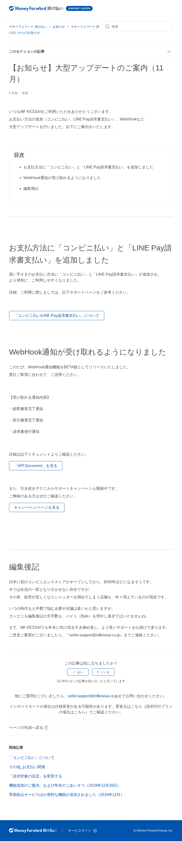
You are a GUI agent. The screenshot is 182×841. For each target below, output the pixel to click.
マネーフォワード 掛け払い (28, 26)
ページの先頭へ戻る (26, 727)
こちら (136, 706)
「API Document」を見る (35, 466)
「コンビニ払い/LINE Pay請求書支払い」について (56, 316)
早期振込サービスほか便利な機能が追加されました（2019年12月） (66, 795)
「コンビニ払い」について (32, 758)
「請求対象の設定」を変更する (35, 776)
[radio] (78, 672)
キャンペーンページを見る (36, 507)
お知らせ (59, 26)
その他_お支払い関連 (27, 767)
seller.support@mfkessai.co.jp (93, 696)
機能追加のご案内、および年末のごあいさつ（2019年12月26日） (65, 785)
